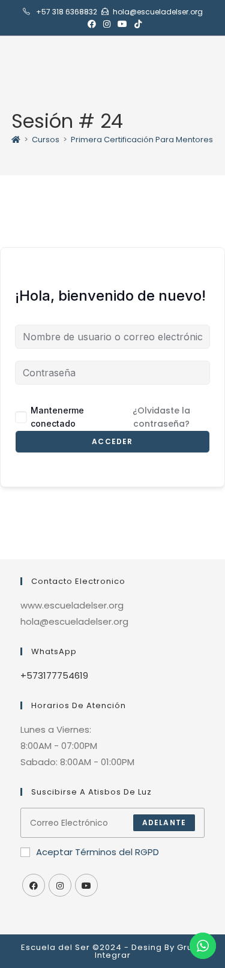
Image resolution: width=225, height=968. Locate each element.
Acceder (112, 441)
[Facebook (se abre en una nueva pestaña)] (92, 24)
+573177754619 (54, 675)
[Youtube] (86, 885)
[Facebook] (33, 885)
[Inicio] (15, 139)
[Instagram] (60, 885)
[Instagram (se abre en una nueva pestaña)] (107, 24)
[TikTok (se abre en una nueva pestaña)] (136, 24)
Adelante (164, 822)
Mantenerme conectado (57, 416)
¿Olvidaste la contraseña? (161, 417)
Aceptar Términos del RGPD (97, 852)
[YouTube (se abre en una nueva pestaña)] (122, 24)
